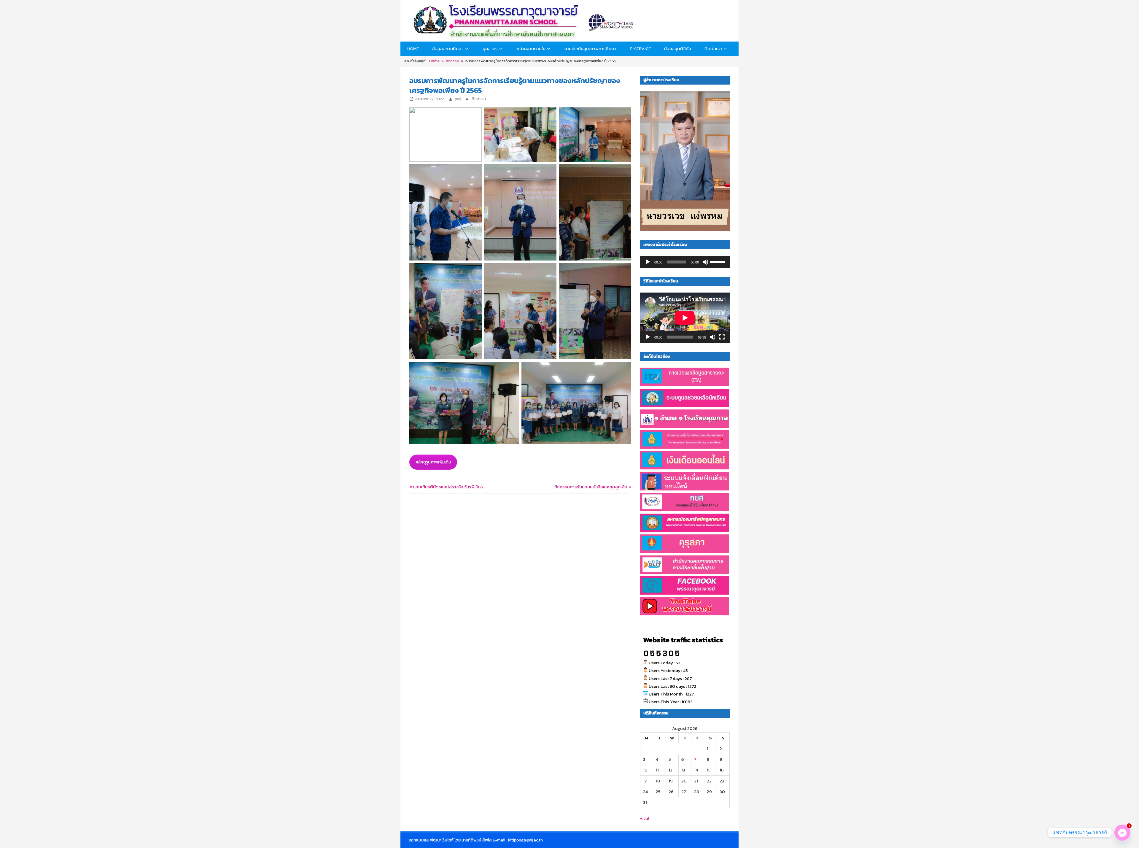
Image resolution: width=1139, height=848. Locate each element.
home (413, 48)
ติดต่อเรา (713, 48)
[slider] (718, 261)
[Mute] (705, 262)
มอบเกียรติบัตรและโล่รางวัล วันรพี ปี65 (448, 486)
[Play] (648, 262)
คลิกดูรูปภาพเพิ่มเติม (433, 462)
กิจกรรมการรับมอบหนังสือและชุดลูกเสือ (590, 486)
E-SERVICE (640, 48)
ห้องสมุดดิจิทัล (677, 48)
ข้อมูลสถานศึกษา (448, 48)
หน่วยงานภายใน (531, 48)
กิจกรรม (479, 99)
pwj (458, 99)
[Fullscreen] (722, 337)
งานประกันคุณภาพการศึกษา (590, 48)
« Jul (644, 818)
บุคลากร (490, 48)
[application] (685, 262)
